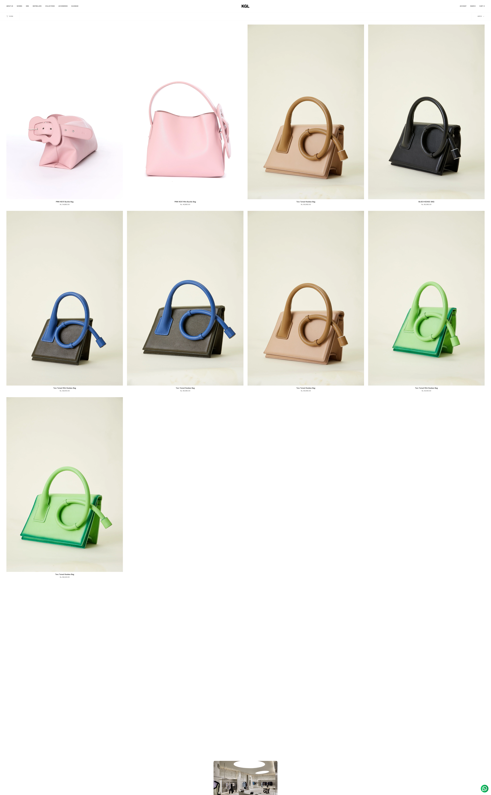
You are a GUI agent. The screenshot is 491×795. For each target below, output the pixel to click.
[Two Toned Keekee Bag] (306, 112)
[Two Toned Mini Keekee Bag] (64, 298)
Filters (11, 16)
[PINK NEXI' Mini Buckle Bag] (185, 112)
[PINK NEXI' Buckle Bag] (64, 112)
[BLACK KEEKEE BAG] (426, 112)
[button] (19, 6)
